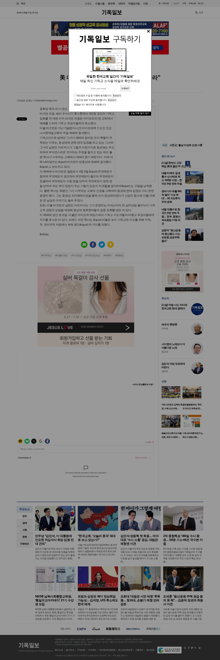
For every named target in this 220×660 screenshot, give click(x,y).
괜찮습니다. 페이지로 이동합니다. (90, 104)
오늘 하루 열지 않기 (139, 113)
